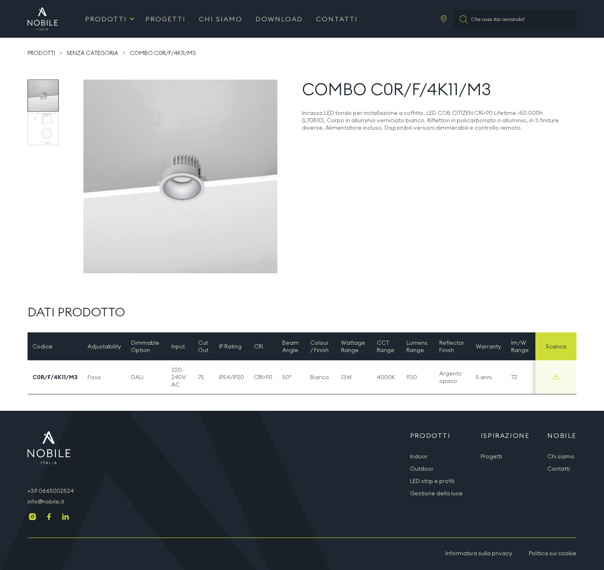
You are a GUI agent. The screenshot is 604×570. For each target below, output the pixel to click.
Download (279, 19)
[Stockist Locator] (444, 19)
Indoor (419, 456)
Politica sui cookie (552, 553)
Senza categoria (92, 53)
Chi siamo (220, 19)
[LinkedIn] (65, 517)
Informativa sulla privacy (478, 553)
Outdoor (421, 468)
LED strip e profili (432, 481)
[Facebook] (49, 517)
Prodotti (106, 19)
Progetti (165, 19)
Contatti (337, 19)
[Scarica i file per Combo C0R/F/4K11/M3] (556, 376)
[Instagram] (32, 517)
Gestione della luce (436, 493)
